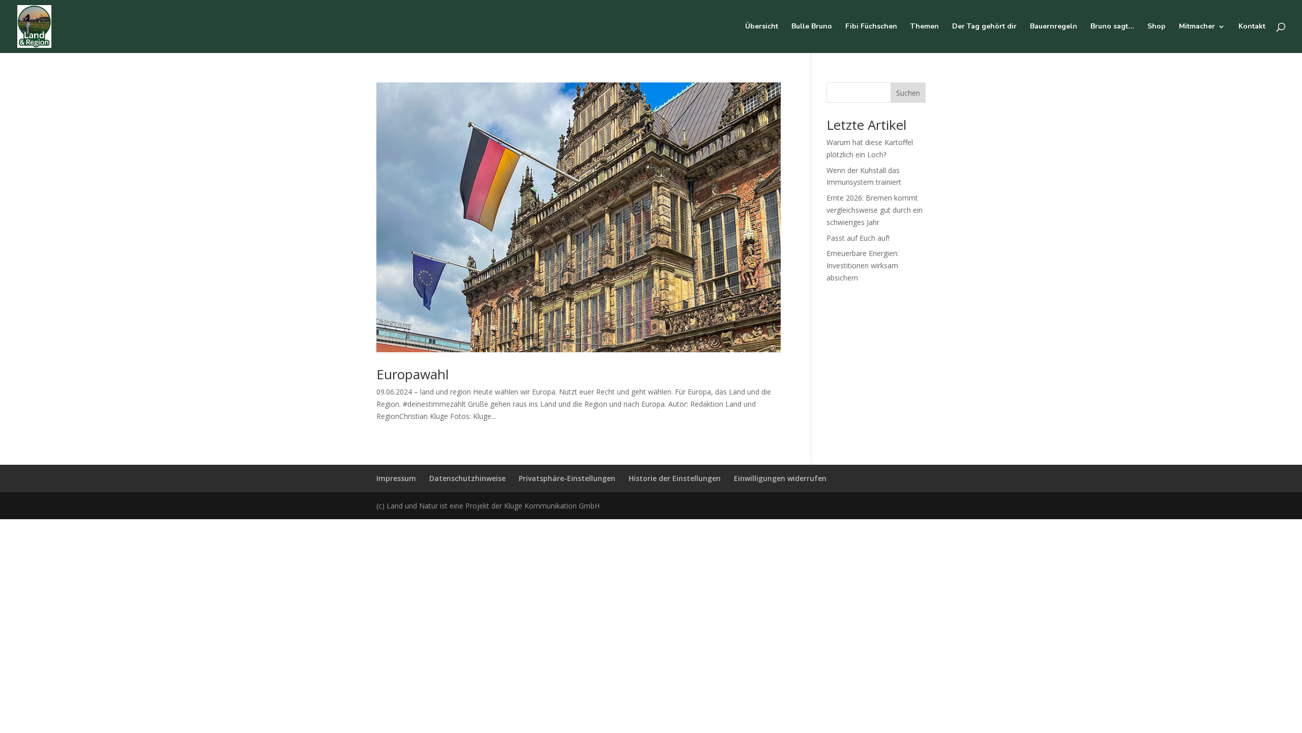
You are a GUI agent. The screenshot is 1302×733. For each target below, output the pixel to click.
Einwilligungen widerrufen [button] (780, 478)
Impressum (396, 478)
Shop (1156, 27)
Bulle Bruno (811, 27)
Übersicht (761, 27)
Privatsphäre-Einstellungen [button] (567, 478)
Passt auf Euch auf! (858, 238)
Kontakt (1251, 27)
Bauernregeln (1053, 27)
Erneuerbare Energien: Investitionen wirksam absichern (862, 265)
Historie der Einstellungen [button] (675, 478)
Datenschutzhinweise (467, 478)
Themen (924, 27)
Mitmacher (1197, 27)
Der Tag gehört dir (984, 27)
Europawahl (412, 374)
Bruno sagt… (1112, 27)
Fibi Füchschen (871, 27)
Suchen (908, 93)
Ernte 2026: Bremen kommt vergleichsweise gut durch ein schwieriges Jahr (874, 210)
